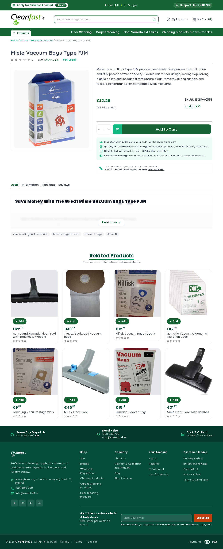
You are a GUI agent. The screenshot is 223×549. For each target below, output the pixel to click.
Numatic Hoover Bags (131, 412)
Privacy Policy (192, 474)
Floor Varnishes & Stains (141, 32)
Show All (112, 234)
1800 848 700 (172, 155)
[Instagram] (22, 503)
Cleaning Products (91, 478)
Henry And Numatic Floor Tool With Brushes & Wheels (34, 335)
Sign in (153, 458)
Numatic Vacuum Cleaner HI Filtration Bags (187, 335)
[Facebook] (14, 503)
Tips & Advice (123, 478)
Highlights (48, 185)
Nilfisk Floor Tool (76, 412)
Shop (83, 458)
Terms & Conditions (196, 479)
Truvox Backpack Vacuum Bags (83, 335)
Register (154, 464)
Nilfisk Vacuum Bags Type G (135, 333)
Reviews (64, 185)
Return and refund (195, 464)
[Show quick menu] (216, 544)
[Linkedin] (39, 503)
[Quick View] (34, 314)
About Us (120, 458)
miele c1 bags (93, 234)
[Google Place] (31, 503)
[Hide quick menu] (155, 537)
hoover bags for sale (66, 234)
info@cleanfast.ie (27, 493)
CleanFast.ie (24, 541)
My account (156, 469)
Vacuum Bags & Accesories (36, 40)
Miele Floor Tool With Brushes (188, 412)
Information (30, 185)
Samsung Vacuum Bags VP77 (34, 412)
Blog (117, 473)
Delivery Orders (193, 458)
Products (23, 33)
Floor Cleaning (81, 32)
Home (14, 40)
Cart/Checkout (158, 474)
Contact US (190, 469)
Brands (84, 464)
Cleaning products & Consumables (187, 32)
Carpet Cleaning (108, 32)
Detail (15, 185)
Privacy (64, 541)
